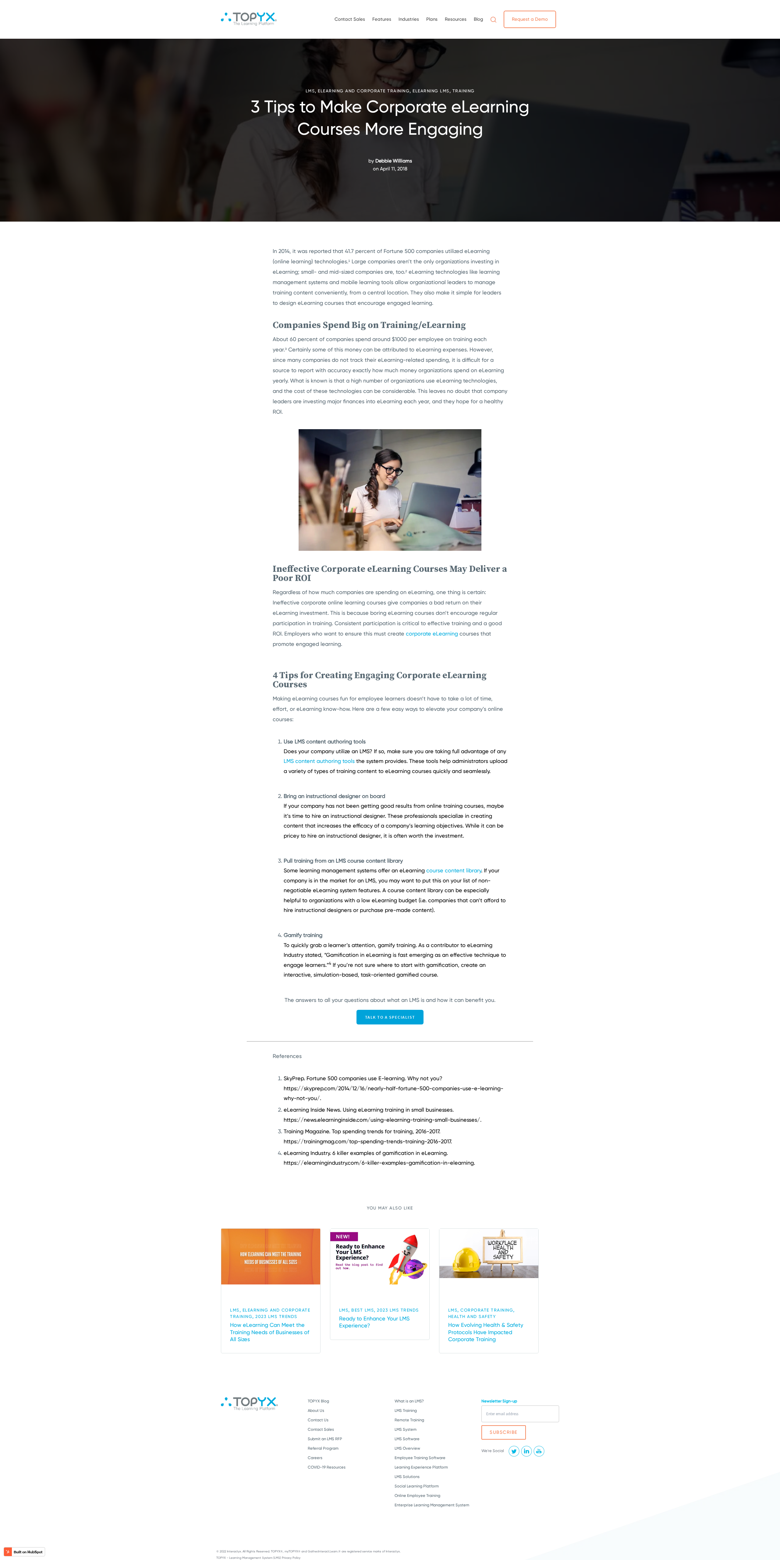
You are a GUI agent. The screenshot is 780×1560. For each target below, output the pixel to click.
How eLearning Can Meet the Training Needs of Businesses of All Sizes (269, 1332)
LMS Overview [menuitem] (407, 1448)
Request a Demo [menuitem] (530, 19)
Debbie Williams (393, 161)
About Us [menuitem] (316, 1410)
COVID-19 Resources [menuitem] (327, 1467)
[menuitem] (493, 19)
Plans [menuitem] (432, 19)
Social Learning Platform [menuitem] (417, 1486)
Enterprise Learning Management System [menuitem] (432, 1505)
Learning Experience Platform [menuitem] (421, 1467)
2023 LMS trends (276, 1316)
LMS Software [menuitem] (407, 1439)
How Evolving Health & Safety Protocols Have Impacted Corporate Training (485, 1332)
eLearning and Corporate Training (364, 90)
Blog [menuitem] (478, 19)
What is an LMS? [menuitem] (409, 1401)
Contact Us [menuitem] (318, 1420)
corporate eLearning (432, 633)
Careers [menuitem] (315, 1457)
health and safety (472, 1316)
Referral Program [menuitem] (323, 1448)
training (463, 90)
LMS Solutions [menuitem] (407, 1476)
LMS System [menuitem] (406, 1429)
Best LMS (362, 1310)
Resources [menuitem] (455, 19)
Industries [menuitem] (409, 19)
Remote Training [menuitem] (409, 1420)
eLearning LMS (431, 90)
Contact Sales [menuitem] (350, 19)
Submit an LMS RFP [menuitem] (325, 1439)
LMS (310, 90)
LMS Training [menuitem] (406, 1410)
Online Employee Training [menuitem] (417, 1495)
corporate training (486, 1310)
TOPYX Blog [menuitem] (318, 1401)
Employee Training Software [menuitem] (420, 1457)
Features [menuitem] (381, 19)
